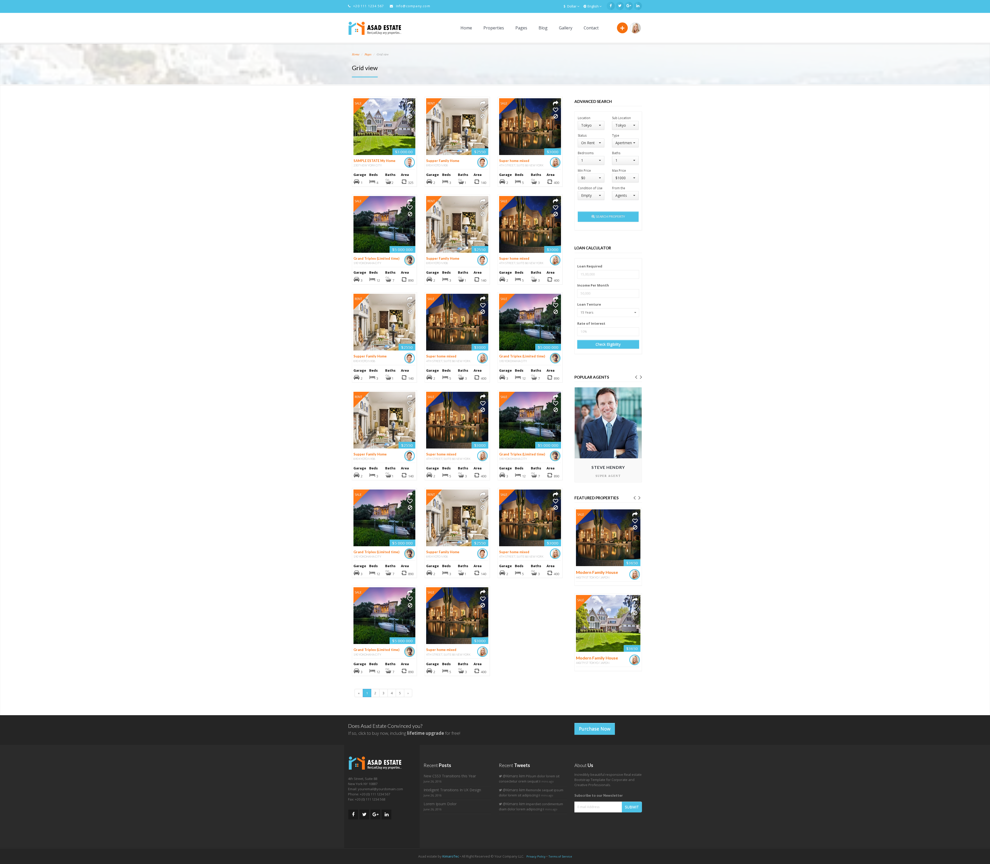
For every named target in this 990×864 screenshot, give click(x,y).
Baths (616, 153)
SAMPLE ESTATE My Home (374, 161)
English (593, 6)
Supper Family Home (442, 161)
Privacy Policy (536, 856)
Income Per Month (593, 285)
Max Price (619, 170)
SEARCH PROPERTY (610, 216)
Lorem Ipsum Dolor (440, 803)
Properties (493, 28)
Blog (543, 28)
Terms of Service (560, 856)
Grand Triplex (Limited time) (376, 258)
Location (584, 118)
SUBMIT (632, 806)
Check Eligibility (608, 344)
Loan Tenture (589, 304)
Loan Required (589, 266)
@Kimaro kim (514, 775)
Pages (521, 28)
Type (615, 135)
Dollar (572, 6)
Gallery (565, 28)
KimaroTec (450, 856)
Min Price (584, 170)
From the (618, 188)
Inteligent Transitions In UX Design (452, 789)
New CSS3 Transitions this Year (450, 775)
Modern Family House (597, 572)
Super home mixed (514, 161)
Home (466, 28)
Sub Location (621, 118)
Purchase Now (594, 729)
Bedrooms (585, 153)
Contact (591, 28)
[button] (636, 376)
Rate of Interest (591, 323)
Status (582, 135)
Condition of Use (590, 188)
